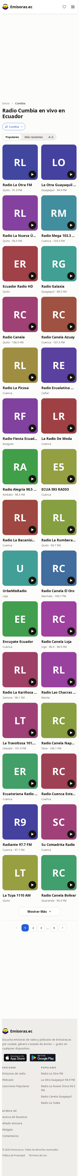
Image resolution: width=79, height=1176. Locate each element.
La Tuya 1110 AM (17, 895)
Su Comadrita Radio (58, 844)
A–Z (51, 137)
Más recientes (34, 137)
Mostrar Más (37, 911)
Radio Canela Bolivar (58, 895)
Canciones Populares (15, 1086)
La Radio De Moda (56, 438)
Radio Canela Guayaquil (56, 1096)
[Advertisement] (39, 58)
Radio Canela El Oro (57, 590)
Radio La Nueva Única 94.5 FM (20, 235)
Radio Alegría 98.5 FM (20, 489)
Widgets (7, 1129)
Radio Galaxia (52, 286)
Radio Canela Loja (56, 641)
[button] (20, 162)
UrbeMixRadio (15, 590)
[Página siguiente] (62, 927)
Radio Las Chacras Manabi (58, 692)
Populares (12, 137)
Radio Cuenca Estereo (58, 793)
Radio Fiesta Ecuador (20, 438)
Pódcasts (8, 1080)
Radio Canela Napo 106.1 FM (58, 743)
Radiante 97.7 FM (17, 844)
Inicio (5, 103)
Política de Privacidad (13, 1155)
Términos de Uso (38, 1155)
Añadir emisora (12, 1123)
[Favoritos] (64, 7)
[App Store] (15, 1057)
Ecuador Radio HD (18, 286)
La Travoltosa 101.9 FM (20, 743)
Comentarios (10, 1136)
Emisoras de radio (14, 1073)
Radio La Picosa (16, 387)
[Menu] (73, 7)
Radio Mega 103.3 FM (58, 235)
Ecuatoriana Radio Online (20, 793)
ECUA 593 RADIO (55, 489)
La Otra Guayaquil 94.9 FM (58, 184)
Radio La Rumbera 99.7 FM (58, 540)
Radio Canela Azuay (58, 337)
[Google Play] (43, 1057)
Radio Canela (14, 337)
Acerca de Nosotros (14, 1117)
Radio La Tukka (50, 1103)
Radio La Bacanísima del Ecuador (20, 540)
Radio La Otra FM (17, 184)
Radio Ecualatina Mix (58, 387)
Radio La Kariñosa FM (20, 692)
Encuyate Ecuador (18, 641)
